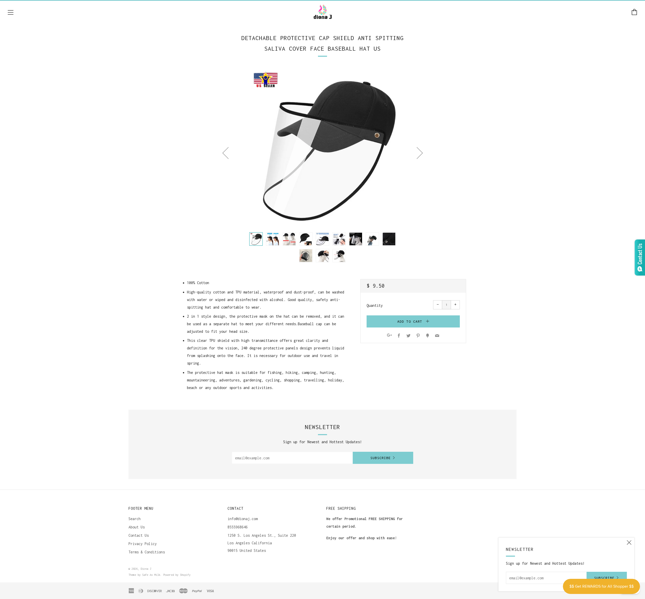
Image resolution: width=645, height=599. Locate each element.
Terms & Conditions (146, 552)
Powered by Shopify (176, 574)
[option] (322, 146)
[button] (256, 239)
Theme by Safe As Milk (144, 574)
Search (134, 519)
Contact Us (138, 535)
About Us (136, 527)
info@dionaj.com (243, 519)
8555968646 (238, 527)
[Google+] (389, 336)
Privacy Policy (142, 544)
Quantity (375, 305)
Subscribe (380, 458)
